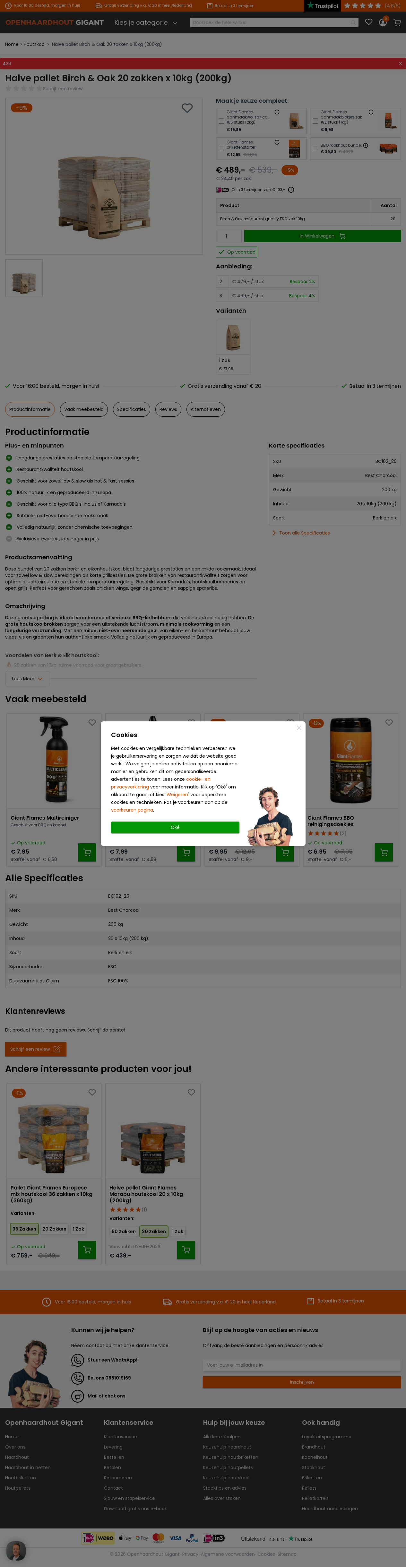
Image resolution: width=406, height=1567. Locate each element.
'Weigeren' (177, 794)
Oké (175, 827)
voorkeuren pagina (132, 810)
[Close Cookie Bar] (299, 728)
